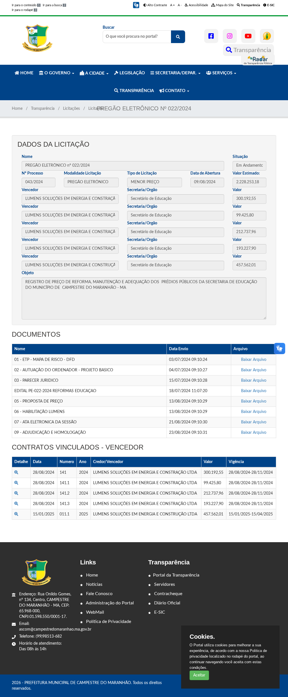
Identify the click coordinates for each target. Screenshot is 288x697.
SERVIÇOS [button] (222, 73)
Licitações (71, 109)
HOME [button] (26, 73)
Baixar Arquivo (253, 360)
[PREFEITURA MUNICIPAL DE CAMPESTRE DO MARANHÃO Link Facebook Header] (211, 36)
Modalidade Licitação (82, 173)
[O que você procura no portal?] (178, 36)
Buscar (108, 28)
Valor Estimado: (246, 173)
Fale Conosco (98, 593)
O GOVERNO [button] (57, 73)
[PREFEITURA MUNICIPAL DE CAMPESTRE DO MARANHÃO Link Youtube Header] (248, 36)
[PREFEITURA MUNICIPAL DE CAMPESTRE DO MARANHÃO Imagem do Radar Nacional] (258, 59)
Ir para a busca (54, 5)
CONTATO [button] (175, 91)
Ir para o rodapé (24, 10)
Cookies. (202, 637)
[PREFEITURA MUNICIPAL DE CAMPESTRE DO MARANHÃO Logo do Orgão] (36, 38)
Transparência (251, 50)
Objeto (28, 273)
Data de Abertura (205, 173)
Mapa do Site (224, 5)
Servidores (164, 584)
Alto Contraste (157, 5)
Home (17, 109)
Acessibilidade (198, 5)
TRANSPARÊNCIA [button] (136, 91)
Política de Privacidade (108, 621)
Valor (237, 190)
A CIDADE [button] (95, 73)
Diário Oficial (166, 603)
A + (172, 5)
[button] (136, 5)
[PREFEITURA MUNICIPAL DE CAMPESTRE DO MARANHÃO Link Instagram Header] (230, 36)
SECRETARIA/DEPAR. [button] (176, 73)
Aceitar (199, 675)
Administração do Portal (109, 603)
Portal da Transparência (176, 575)
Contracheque (167, 593)
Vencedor (30, 190)
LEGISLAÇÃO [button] (131, 73)
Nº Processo (32, 173)
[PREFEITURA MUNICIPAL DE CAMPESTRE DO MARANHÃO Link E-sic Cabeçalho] (267, 36)
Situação (240, 157)
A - (180, 5)
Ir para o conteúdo (26, 5)
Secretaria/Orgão (142, 190)
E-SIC (159, 612)
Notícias (93, 584)
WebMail (94, 612)
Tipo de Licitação (142, 173)
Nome (27, 157)
